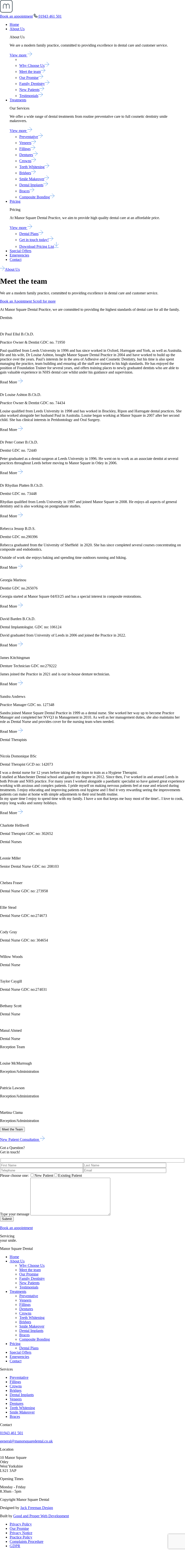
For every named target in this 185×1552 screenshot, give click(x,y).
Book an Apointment (16, 301)
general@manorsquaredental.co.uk (26, 1441)
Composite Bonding (34, 197)
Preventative (28, 137)
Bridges (25, 173)
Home (14, 24)
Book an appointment (16, 16)
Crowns (25, 161)
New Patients (29, 90)
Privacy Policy (21, 1524)
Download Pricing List (36, 246)
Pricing (15, 201)
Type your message (14, 1214)
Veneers (25, 143)
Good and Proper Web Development (41, 1516)
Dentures (26, 155)
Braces (24, 191)
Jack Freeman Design (36, 1508)
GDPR (15, 1546)
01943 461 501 (50, 16)
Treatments (18, 100)
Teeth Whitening (32, 167)
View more (18, 55)
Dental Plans (29, 234)
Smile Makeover (31, 179)
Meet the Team (12, 1129)
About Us (17, 29)
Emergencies (19, 255)
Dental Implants (31, 185)
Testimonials (28, 96)
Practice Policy (21, 1537)
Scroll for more (44, 301)
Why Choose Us (32, 65)
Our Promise (29, 78)
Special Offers (20, 251)
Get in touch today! (34, 240)
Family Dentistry (32, 84)
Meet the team (30, 71)
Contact (15, 259)
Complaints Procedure (26, 1541)
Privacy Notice (21, 1533)
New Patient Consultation (20, 1139)
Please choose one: (14, 1175)
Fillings (25, 149)
